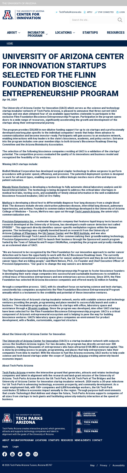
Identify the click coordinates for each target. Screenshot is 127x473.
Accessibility (119, 465)
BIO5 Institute (82, 233)
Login (122, 12)
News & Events (83, 440)
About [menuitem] (9, 34)
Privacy (103, 465)
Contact (97, 440)
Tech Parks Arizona (76, 355)
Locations (41, 440)
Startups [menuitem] (90, 32)
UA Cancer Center (53, 233)
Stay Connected (106, 12)
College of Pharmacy (24, 233)
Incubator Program (22, 440)
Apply (89, 12)
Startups (53, 440)
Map (92, 465)
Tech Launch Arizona (87, 211)
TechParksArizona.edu (70, 12)
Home (10, 43)
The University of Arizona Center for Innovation (30, 340)
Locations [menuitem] (61, 34)
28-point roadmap (38, 308)
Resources (67, 440)
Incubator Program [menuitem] (33, 35)
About (5, 440)
